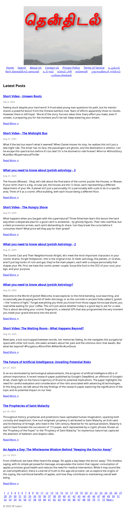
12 (46, 493)
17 (71, 493)
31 (20, 496)
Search (22, 68)
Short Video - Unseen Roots (22, 96)
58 (34, 499)
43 (79, 496)
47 (98, 496)
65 (69, 499)
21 (91, 493)
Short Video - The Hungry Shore (25, 207)
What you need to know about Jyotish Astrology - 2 (39, 244)
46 (93, 496)
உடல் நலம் (48, 71)
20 (86, 493)
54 (15, 499)
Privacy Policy (71, 68)
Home (10, 68)
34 (34, 496)
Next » (110, 499)
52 (5, 499)
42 (74, 496)
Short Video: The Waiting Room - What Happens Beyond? (43, 328)
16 (66, 493)
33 (29, 496)
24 (105, 493)
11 (42, 493)
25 (110, 493)
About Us (35, 68)
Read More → (11, 123)
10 (37, 493)
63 (59, 499)
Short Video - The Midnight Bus (25, 133)
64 (64, 499)
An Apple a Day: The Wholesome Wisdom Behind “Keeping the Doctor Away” (57, 449)
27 (120, 493)
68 (84, 499)
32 (25, 496)
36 (44, 496)
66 (74, 499)
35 (39, 496)
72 (103, 499)
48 (103, 496)
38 (54, 496)
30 (15, 496)
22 (96, 493)
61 (49, 499)
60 (44, 499)
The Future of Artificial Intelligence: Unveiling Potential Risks (47, 362)
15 (61, 493)
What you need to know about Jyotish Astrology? (38, 284)
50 (113, 496)
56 (25, 499)
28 (5, 496)
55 (20, 499)
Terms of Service (94, 68)
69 (88, 499)
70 (93, 499)
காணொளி (81, 71)
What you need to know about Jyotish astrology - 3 (39, 170)
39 (59, 496)
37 (49, 496)
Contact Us (52, 68)
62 (54, 499)
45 (88, 496)
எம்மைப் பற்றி (64, 71)
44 (84, 496)
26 (115, 493)
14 (56, 493)
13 (51, 493)
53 (10, 499)
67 (79, 499)
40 (64, 496)
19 (81, 493)
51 (118, 496)
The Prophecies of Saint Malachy (26, 406)
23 (101, 493)
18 (76, 493)
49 (108, 496)
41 (69, 496)
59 (39, 499)
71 (98, 499)
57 (29, 499)
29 (10, 496)
